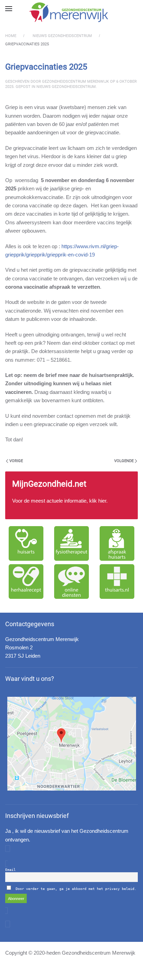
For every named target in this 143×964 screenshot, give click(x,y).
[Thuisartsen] (117, 581)
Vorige (16, 461)
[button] (8, 8)
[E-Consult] (72, 581)
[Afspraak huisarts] (117, 543)
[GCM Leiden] (71, 744)
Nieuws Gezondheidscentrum (66, 86)
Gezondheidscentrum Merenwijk (75, 81)
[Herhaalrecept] (26, 581)
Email (10, 870)
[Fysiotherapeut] (72, 543)
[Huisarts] (26, 543)
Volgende (124, 461)
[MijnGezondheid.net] (71, 495)
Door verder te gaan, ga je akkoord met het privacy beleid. (76, 889)
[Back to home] (71, 12)
